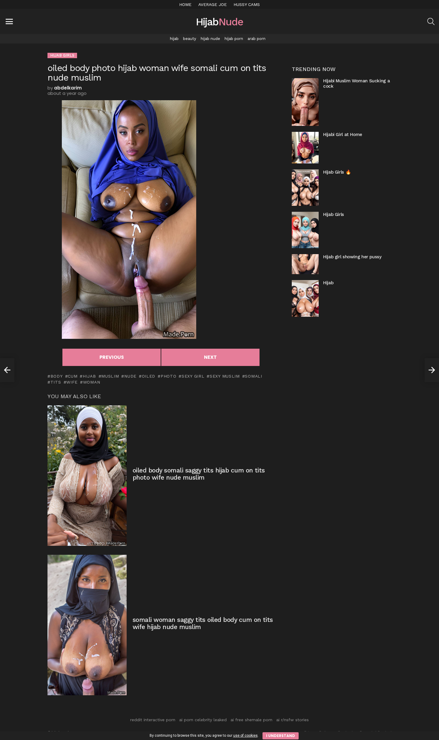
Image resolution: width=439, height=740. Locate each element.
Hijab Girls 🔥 (337, 172)
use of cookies (245, 735)
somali (253, 376)
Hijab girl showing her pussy (352, 256)
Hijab (328, 282)
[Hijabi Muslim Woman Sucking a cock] (305, 102)
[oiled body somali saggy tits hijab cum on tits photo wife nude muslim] (87, 475)
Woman (91, 382)
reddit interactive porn (152, 719)
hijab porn (234, 38)
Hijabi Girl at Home (342, 134)
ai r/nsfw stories (292, 719)
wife (72, 382)
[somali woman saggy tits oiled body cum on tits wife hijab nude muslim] (87, 625)
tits (55, 382)
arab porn (256, 38)
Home (185, 4)
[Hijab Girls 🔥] (305, 187)
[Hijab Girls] (305, 230)
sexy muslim (225, 376)
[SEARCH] (431, 21)
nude (130, 376)
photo (168, 376)
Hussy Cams (247, 4)
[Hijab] (305, 298)
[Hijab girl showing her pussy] (305, 264)
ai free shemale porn (251, 719)
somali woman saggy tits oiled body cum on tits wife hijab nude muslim (203, 623)
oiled (148, 376)
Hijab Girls (333, 214)
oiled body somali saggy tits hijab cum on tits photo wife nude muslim (199, 473)
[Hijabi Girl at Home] (305, 147)
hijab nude (210, 38)
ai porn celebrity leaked (203, 719)
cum (72, 376)
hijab (174, 38)
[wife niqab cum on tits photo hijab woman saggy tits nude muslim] (7, 370)
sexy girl (193, 376)
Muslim (110, 376)
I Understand (280, 735)
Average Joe (212, 4)
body (56, 376)
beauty (189, 38)
